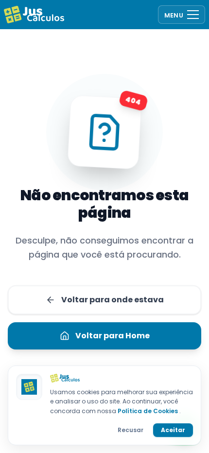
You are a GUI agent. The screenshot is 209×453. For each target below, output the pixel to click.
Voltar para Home (112, 335)
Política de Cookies (148, 411)
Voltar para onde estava (112, 299)
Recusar (130, 430)
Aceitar (173, 430)
